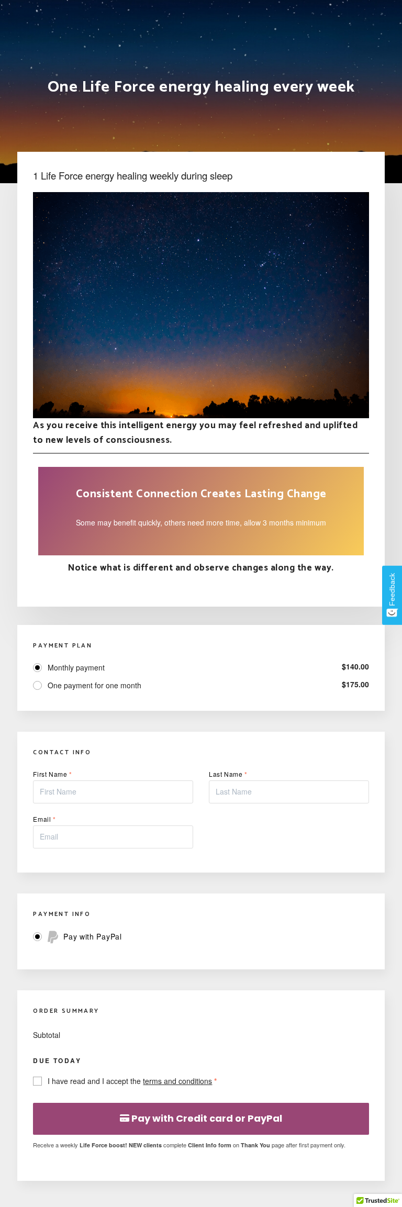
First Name (52, 773)
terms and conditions (177, 1081)
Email (44, 818)
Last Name (228, 773)
